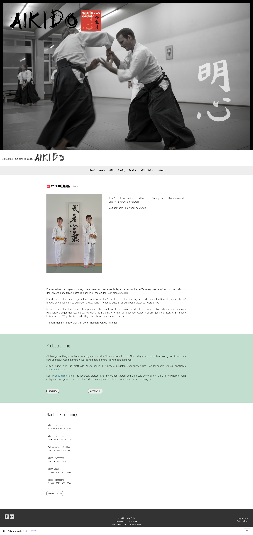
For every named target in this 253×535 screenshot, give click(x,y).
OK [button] (247, 531)
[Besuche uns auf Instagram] (12, 517)
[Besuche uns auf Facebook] (7, 517)
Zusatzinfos (53, 391)
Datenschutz (242, 521)
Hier (83, 379)
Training (121, 170)
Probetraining (59, 375)
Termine (132, 170)
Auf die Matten (95, 391)
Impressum (243, 518)
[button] (116, 426)
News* (92, 170)
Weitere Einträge (55, 493)
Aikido (111, 170)
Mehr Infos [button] (34, 531)
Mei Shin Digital (146, 170)
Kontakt (160, 170)
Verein (102, 170)
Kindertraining (53, 369)
